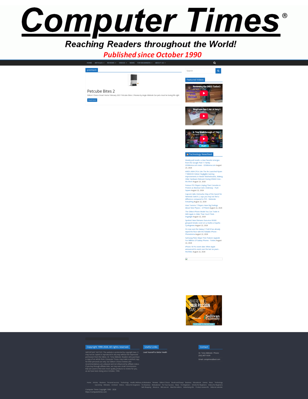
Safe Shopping (146, 387)
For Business (146, 385)
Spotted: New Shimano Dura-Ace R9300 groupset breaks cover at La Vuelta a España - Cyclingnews (203, 223)
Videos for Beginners (215, 385)
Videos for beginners (133, 385)
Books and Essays (177, 382)
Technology (125, 382)
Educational (197, 382)
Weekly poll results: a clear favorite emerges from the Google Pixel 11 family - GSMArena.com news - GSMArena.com (202, 162)
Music (211, 382)
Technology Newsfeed (200, 154)
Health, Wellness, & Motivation (140, 382)
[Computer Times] (154, 32)
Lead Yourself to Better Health (155, 352)
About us (159, 63)
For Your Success (168, 385)
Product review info (202, 387)
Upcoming (98, 385)
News (132, 63)
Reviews (110, 63)
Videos (122, 63)
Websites (107, 385)
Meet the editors (176, 387)
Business (103, 382)
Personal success (113, 382)
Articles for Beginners (199, 385)
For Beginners (144, 63)
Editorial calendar (217, 387)
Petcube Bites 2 (101, 91)
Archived (115, 385)
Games (205, 382)
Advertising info (188, 387)
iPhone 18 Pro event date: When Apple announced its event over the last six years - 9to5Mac (202, 249)
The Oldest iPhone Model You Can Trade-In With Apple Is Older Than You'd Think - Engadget (202, 214)
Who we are (165, 387)
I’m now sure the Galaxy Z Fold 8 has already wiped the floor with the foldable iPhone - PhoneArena (202, 231)
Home (89, 63)
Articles (99, 63)
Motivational (156, 385)
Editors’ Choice (165, 382)
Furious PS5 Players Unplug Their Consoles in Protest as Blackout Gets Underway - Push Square (203, 187)
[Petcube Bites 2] (134, 75)
